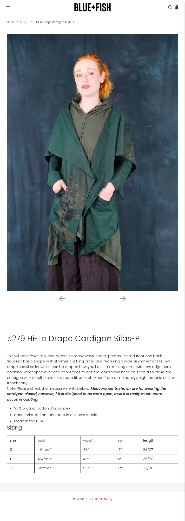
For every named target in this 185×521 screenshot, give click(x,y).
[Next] (123, 298)
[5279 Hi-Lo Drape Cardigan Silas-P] (92, 162)
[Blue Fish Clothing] (92, 7)
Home (10, 22)
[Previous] (62, 298)
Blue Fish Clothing (98, 499)
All (21, 22)
